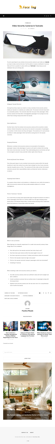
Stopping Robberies (28, 295)
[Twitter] (2, 70)
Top (28, 441)
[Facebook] (2, 67)
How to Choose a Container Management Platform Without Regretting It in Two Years (10, 335)
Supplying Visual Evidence (11, 298)
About (32, 432)
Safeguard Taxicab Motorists (12, 295)
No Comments (31, 28)
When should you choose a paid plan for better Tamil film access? (44, 334)
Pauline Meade (27, 311)
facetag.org (36, 436)
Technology (28, 22)
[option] (27, 391)
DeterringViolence (23, 292)
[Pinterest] (2, 74)
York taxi (32, 66)
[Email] (2, 78)
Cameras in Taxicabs (10, 292)
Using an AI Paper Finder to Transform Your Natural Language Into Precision (27, 334)
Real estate (27, 412)
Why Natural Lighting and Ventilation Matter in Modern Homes (27, 415)
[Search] (50, 16)
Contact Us (24, 432)
